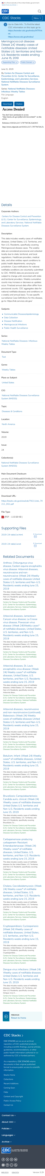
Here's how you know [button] (9, 5)
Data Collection (11, 317)
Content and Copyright (13, 1096)
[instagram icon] (11, 1159)
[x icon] (7, 1159)
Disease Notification (13, 321)
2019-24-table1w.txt (11, 544)
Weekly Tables (8, 369)
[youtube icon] (3, 1165)
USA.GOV (15, 1172)
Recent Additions (11, 1083)
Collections (8, 1079)
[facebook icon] (3, 1159)
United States (8, 382)
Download (7, 104)
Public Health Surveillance (16, 328)
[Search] (40, 11)
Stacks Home (9, 1075)
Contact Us (8, 1105)
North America (8, 424)
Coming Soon (9, 1087)
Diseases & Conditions (12, 411)
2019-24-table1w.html (12, 534)
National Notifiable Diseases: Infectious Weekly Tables (18, 90)
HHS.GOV (5, 1172)
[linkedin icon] (16, 1159)
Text (4, 356)
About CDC (8, 1121)
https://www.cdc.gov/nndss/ (21, 36)
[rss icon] (16, 1165)
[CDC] (5, 11)
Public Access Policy (12, 1100)
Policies (5, 1128)
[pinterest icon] (7, 1165)
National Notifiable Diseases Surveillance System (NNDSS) (20, 464)
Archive (5, 1141)
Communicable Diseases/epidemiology (21, 314)
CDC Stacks (12, 1035)
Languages (7, 1135)
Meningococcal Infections (15, 324)
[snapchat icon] (11, 1165)
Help (6, 1092)
